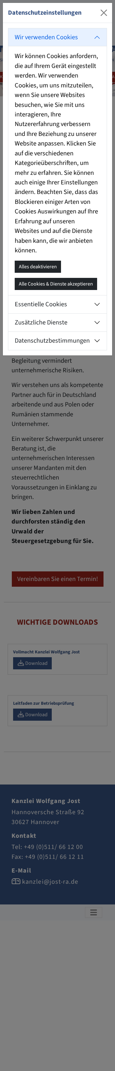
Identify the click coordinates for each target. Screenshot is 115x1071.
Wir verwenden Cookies (46, 37)
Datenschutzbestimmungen (52, 340)
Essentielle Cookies (41, 304)
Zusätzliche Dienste (41, 322)
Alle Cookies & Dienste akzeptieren (56, 283)
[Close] (104, 13)
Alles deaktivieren (38, 266)
